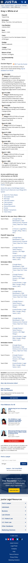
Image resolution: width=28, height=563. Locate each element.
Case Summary (8, 202)
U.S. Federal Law (7, 518)
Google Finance (17, 247)
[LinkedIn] (6, 539)
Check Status (7, 212)
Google (15, 231)
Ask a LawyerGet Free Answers (7, 389)
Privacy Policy (14, 557)
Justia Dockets (17, 256)
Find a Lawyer (5, 456)
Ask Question (14, 398)
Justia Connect (14, 543)
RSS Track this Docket (20, 64)
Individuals (5, 507)
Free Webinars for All (8, 405)
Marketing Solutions (8, 530)
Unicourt (15, 229)
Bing (19, 231)
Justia (16, 535)
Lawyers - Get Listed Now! (14, 468)
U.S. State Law (6, 522)
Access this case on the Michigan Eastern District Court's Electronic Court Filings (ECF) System (13, 190)
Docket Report (8, 204)
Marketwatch (16, 221)
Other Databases (7, 526)
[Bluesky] (17, 539)
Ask (14, 232)
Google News (17, 219)
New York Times (22, 224)
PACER (3, 185)
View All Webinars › (14, 441)
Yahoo (24, 231)
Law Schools (6, 515)
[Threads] (15, 539)
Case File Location (9, 200)
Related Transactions (10, 210)
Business (5, 511)
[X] (20, 539)
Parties (6, 208)
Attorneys (7, 199)
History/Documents (9, 206)
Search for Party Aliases (11, 195)
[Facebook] (11, 539)
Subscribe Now (14, 490)
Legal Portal (14, 546)
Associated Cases (9, 197)
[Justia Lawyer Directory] (22, 539)
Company (14, 548)
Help (14, 551)
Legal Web (23, 229)
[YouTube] (8, 539)
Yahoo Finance (17, 249)
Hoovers (15, 251)
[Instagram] (13, 539)
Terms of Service (14, 554)
